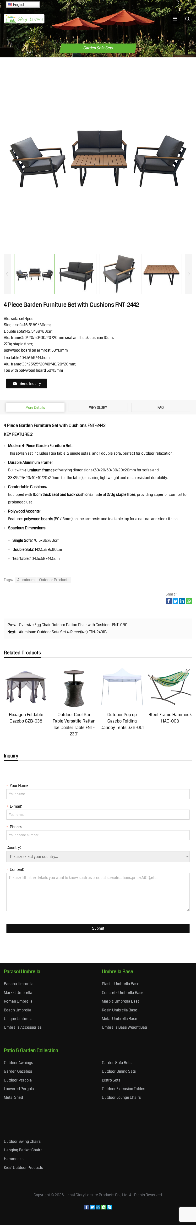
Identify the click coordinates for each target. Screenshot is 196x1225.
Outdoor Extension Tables (123, 1089)
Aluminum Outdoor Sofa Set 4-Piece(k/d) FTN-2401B (63, 632)
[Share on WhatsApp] (188, 602)
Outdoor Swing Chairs (22, 1141)
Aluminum (26, 580)
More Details (35, 407)
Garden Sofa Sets (116, 1062)
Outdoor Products (54, 580)
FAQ (161, 407)
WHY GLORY (98, 407)
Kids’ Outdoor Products (23, 1167)
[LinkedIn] (98, 1208)
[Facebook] (86, 1208)
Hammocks (13, 1159)
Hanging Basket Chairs (23, 1150)
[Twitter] (92, 1208)
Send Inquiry (30, 383)
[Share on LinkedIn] (182, 602)
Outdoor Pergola (18, 1080)
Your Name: (17, 785)
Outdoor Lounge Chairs (121, 1097)
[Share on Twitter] (175, 602)
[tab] (35, 407)
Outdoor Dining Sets (119, 1071)
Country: (13, 847)
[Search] (187, 19)
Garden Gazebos (18, 1071)
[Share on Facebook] (168, 602)
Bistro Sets (111, 1080)
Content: (15, 869)
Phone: (14, 827)
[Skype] (109, 1208)
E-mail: (14, 806)
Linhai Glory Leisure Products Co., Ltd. (96, 1195)
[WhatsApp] (104, 1208)
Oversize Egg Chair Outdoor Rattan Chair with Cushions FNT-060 (73, 625)
